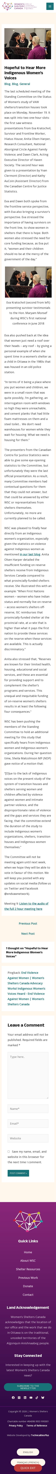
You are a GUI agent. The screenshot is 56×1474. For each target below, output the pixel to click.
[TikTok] (36, 1397)
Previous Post (28, 923)
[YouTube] (31, 1397)
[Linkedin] (25, 1397)
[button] (28, 1387)
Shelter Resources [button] (28, 1269)
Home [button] (28, 1252)
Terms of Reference (36, 1425)
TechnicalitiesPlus (40, 1435)
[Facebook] (13, 1397)
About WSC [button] (28, 1260)
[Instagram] (19, 1397)
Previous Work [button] (28, 1278)
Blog (7, 84)
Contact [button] (28, 1294)
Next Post (28, 933)
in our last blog (30, 554)
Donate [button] (28, 1286)
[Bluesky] (42, 1397)
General (25, 84)
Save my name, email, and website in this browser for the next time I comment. (27, 1157)
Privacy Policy (16, 1425)
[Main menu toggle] (50, 6)
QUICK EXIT (28, 1468)
